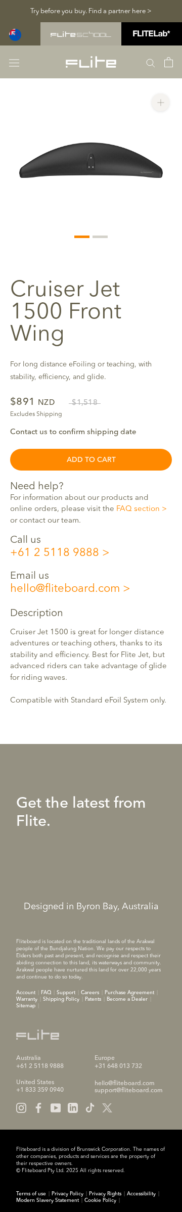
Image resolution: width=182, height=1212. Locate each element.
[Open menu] (14, 62)
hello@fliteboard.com (65, 588)
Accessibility (141, 1193)
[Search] (150, 62)
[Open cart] (168, 62)
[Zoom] (160, 102)
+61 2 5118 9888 (54, 552)
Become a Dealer (127, 999)
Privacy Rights (105, 1193)
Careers (90, 992)
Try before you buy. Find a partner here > (91, 11)
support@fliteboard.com (129, 1091)
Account (25, 992)
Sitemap (25, 1005)
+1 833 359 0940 (40, 1090)
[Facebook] (38, 1108)
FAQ (46, 992)
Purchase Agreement (129, 992)
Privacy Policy (67, 1193)
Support (66, 992)
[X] (107, 1108)
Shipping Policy (61, 999)
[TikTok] (90, 1108)
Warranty (26, 999)
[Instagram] (21, 1108)
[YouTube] (56, 1108)
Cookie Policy (100, 1200)
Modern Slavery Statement (47, 1200)
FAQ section (138, 509)
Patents (93, 999)
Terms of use (31, 1193)
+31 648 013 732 (118, 1066)
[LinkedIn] (73, 1108)
